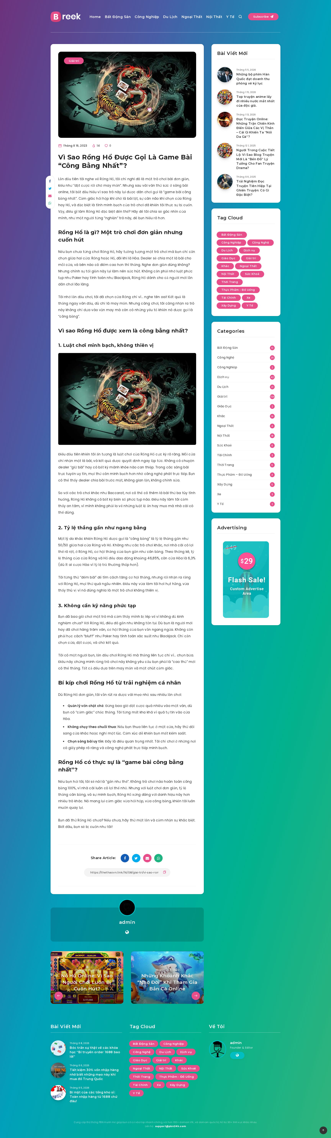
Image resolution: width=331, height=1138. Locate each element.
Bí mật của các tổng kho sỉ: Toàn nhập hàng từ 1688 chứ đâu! (93, 1097)
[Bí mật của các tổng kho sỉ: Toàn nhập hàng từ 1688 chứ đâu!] (58, 1092)
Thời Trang (229, 282)
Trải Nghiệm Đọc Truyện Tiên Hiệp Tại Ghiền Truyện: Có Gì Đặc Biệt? (253, 188)
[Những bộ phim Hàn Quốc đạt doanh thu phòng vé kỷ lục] (225, 74)
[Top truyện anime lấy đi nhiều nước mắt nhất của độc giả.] (225, 97)
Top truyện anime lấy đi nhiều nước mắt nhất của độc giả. (255, 101)
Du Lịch (170, 17)
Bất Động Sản (118, 17)
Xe (248, 297)
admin (127, 922)
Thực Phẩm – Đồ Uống (234, 474)
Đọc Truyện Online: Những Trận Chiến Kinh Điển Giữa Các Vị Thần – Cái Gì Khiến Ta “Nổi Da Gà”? (255, 128)
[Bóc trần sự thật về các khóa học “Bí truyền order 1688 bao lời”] (58, 1048)
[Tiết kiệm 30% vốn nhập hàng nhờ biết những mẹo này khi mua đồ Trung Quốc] (58, 1070)
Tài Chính (228, 297)
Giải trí (74, 61)
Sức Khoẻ (252, 274)
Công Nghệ (260, 242)
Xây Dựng (228, 305)
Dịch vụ (249, 250)
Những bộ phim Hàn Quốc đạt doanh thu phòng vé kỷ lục (253, 79)
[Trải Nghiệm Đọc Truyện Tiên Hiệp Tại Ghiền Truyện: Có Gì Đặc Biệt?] (225, 181)
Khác (225, 266)
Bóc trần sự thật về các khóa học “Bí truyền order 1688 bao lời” (95, 1052)
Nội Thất (214, 17)
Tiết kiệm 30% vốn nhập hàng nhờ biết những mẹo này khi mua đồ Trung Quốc (94, 1074)
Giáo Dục (228, 258)
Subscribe (261, 16)
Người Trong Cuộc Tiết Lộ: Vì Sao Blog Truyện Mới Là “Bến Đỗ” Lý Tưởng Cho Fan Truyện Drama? (255, 159)
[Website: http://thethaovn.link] (127, 932)
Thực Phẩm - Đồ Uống (238, 290)
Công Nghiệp (147, 17)
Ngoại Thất (191, 17)
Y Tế (230, 17)
